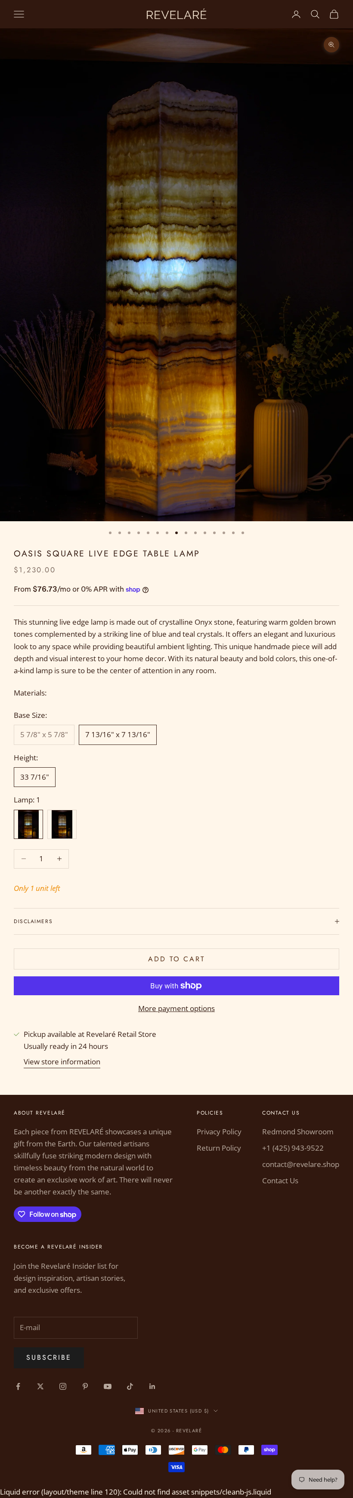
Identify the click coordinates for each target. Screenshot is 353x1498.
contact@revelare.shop (300, 1164)
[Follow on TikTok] (130, 1386)
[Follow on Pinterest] (85, 1386)
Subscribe (48, 1357)
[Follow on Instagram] (63, 1386)
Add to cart (176, 959)
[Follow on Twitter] (40, 1386)
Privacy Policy (219, 1131)
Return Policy (219, 1148)
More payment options (176, 1008)
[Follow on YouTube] (107, 1386)
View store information (62, 1062)
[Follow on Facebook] (18, 1386)
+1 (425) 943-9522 (293, 1148)
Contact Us (280, 1180)
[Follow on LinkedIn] (152, 1386)
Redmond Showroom (298, 1131)
